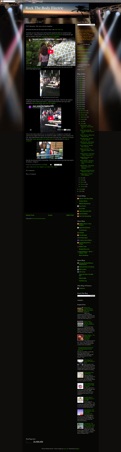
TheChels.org (83, 280)
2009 (80, 191)
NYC (52, 167)
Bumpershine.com (84, 249)
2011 (80, 108)
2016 (80, 98)
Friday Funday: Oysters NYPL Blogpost (86, 174)
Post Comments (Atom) (39, 218)
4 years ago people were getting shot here (43, 139)
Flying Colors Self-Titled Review (89, 373)
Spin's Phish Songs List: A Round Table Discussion (89, 385)
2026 (80, 76)
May (82, 178)
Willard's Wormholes (85, 203)
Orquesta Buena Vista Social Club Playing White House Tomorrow (85, 349)
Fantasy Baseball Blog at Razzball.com (86, 263)
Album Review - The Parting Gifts (89, 337)
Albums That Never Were (86, 198)
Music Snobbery (83, 255)
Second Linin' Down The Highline (50, 36)
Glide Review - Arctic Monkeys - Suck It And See (86, 127)
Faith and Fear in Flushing (86, 266)
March (82, 182)
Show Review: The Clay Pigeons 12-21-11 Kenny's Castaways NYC (89, 412)
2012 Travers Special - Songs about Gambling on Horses (89, 323)
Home (50, 215)
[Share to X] (58, 165)
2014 (80, 102)
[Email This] (55, 165)
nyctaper (81, 232)
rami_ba (66, 448)
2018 (80, 93)
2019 (80, 91)
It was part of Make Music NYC (34, 67)
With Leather (82, 269)
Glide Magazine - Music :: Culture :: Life (86, 252)
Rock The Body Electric (44, 7)
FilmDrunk (82, 288)
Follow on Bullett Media (83, 58)
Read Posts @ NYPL (82, 61)
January (83, 186)
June (82, 123)
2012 (80, 106)
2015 (80, 100)
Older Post (70, 215)
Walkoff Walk (82, 278)
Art (35, 167)
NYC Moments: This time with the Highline (86, 139)
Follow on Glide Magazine (84, 52)
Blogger (77, 448)
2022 (80, 85)
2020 (80, 89)
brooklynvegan (83, 237)
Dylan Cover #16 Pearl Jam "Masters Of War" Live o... (87, 171)
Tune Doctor (82, 206)
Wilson (83, 69)
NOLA (48, 167)
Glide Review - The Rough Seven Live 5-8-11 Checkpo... (87, 167)
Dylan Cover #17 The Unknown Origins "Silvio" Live (87, 150)
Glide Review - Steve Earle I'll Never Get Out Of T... (87, 142)
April (82, 180)
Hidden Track (83, 246)
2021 (80, 87)
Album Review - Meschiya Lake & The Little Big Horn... (87, 162)
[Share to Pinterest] (61, 165)
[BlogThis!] (56, 165)
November (83, 112)
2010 (80, 189)
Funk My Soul (83, 230)
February (83, 184)
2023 (80, 82)
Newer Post (30, 215)
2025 (80, 78)
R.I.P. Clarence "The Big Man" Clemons (86, 146)
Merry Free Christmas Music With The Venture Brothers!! (88, 309)
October (83, 115)
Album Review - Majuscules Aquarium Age (87, 135)
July (82, 121)
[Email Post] (51, 164)
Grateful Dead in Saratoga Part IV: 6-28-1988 (89, 399)
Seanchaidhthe (83, 213)
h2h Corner (82, 271)
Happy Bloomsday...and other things (86, 158)
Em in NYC (82, 208)
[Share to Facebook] (59, 165)
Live (46, 167)
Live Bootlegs (83, 235)
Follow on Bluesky (82, 55)
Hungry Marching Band (55, 34)
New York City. (59, 29)
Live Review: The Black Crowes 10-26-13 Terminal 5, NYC (89, 425)
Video (55, 167)
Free (38, 167)
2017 (80, 95)
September (84, 117)
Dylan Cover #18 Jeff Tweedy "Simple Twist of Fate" (87, 131)
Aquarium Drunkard (84, 227)
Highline (42, 167)
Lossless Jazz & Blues (85, 240)
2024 (80, 80)
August (82, 119)
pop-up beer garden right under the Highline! (43, 103)
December (83, 110)
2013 (80, 104)
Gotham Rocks (83, 201)
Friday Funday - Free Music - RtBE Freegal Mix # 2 (87, 154)
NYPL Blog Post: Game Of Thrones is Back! (89, 361)
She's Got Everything (85, 216)
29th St (32, 167)
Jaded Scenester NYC (85, 211)
